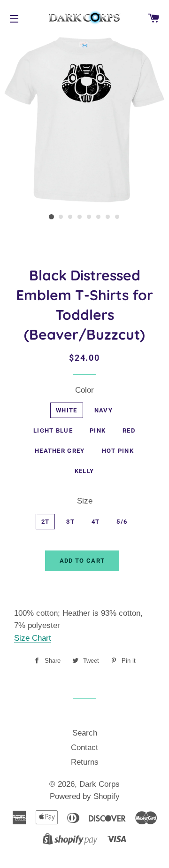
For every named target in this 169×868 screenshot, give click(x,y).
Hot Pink (118, 450)
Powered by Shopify (85, 796)
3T (70, 521)
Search (84, 732)
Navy (103, 410)
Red (129, 430)
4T (96, 521)
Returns (85, 762)
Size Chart (32, 638)
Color (84, 390)
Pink (98, 430)
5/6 (121, 521)
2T (45, 521)
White (66, 410)
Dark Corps (99, 784)
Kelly (84, 470)
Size (84, 500)
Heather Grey (60, 450)
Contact (84, 747)
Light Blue (53, 430)
